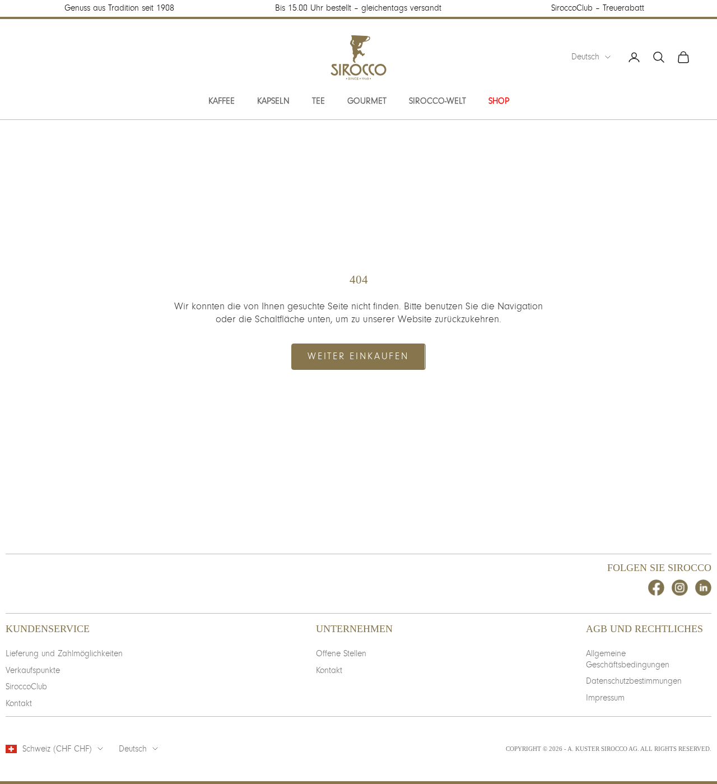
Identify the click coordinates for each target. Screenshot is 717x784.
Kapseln (273, 101)
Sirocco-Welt (437, 101)
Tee (318, 101)
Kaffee (221, 101)
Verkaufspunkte (33, 670)
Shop (498, 101)
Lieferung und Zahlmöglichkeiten (64, 653)
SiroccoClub (26, 686)
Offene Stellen (341, 653)
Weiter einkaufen (358, 356)
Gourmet (367, 101)
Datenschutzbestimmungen (634, 681)
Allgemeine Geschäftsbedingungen (627, 659)
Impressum (605, 698)
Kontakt (19, 703)
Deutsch (585, 57)
